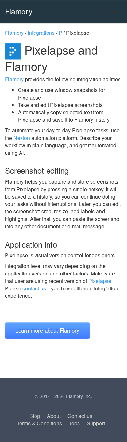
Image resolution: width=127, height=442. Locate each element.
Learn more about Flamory (47, 330)
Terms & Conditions (39, 423)
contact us (34, 288)
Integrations (41, 32)
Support (96, 423)
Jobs (74, 423)
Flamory (19, 11)
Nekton (21, 137)
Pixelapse (99, 281)
